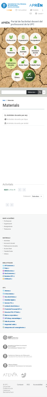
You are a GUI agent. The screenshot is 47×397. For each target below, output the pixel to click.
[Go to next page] (24, 189)
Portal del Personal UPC (13, 309)
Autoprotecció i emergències (14, 327)
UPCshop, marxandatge (12, 318)
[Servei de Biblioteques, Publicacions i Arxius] (15, 347)
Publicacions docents (11, 246)
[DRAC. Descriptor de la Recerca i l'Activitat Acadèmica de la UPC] (24, 375)
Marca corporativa (11, 315)
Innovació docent (9, 243)
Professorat (7, 221)
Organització (8, 223)
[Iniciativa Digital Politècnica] (10, 338)
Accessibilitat (37, 385)
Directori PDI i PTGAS (12, 312)
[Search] (40, 92)
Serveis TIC (8, 303)
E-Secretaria (9, 294)
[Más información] (44, 92)
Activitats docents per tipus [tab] (17, 119)
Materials (31, 92)
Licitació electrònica (11, 306)
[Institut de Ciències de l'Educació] (17, 356)
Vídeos (6, 254)
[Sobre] (42, 10)
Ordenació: (27, 196)
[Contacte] (31, 13)
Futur (6, 268)
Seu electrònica (10, 297)
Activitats (7, 240)
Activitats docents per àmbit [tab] (17, 123)
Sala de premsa (10, 321)
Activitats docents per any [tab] (16, 115)
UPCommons (8, 265)
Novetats (35, 10)
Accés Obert (8, 248)
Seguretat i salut (10, 324)
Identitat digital (9, 300)
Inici (4, 100)
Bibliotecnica (8, 271)
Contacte (20, 385)
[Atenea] (10, 375)
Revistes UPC (8, 276)
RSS (28, 385)
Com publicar (22, 10)
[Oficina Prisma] (17, 366)
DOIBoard (7, 279)
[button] (38, 14)
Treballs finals (8, 251)
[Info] (9, 10)
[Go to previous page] (20, 189)
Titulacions (7, 229)
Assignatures (8, 226)
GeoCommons (9, 273)
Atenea (7, 291)
